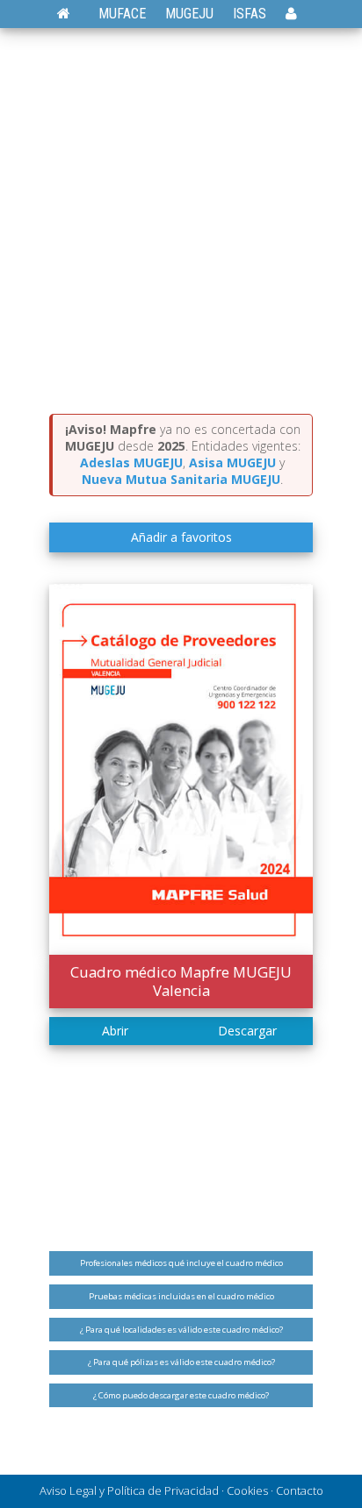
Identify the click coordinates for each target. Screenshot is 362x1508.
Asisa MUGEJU (232, 462)
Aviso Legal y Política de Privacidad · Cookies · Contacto (181, 1490)
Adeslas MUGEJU (131, 462)
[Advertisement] (181, 224)
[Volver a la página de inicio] (72, 13)
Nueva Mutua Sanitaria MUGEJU (181, 479)
